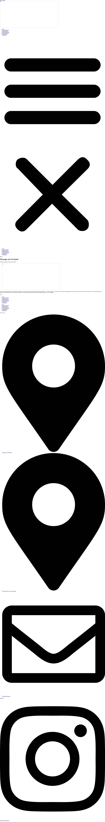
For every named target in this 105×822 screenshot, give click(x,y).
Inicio (3, 29)
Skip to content (2, 0)
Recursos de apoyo (5, 33)
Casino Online (4, 34)
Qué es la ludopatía (5, 30)
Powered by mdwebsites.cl (4, 820)
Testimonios (4, 35)
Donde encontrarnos (5, 32)
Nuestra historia (5, 31)
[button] (52, 141)
